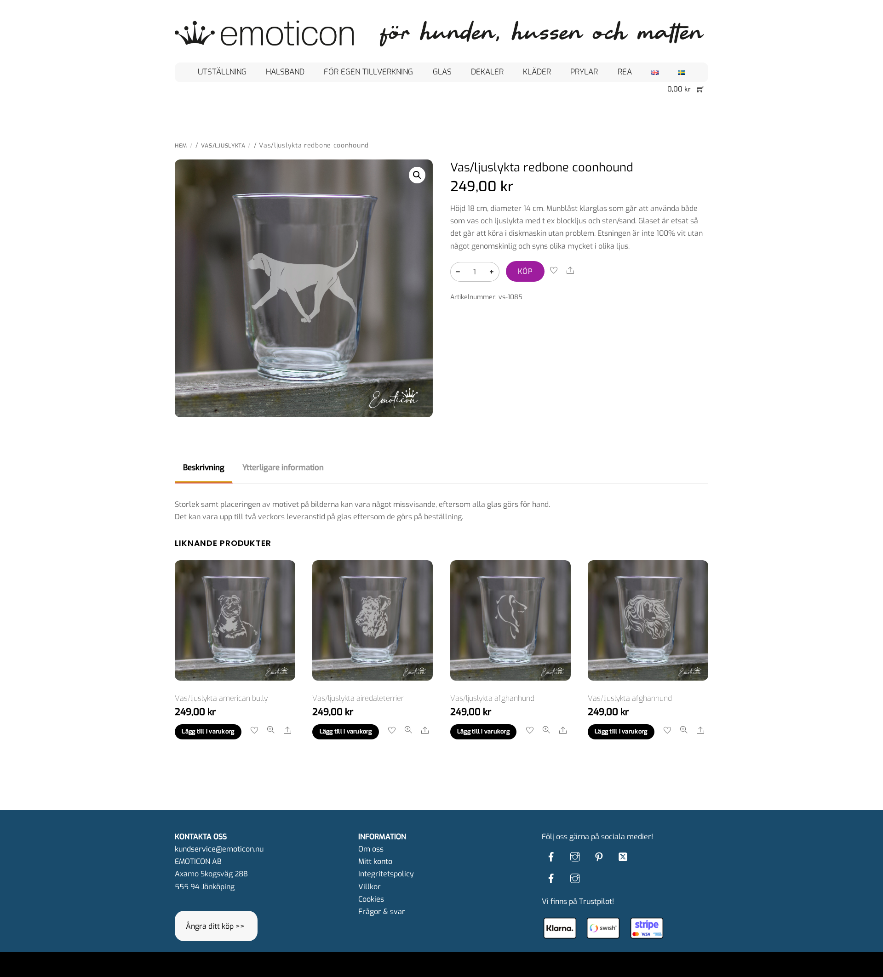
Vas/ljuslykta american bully (221, 698)
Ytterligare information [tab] (283, 467)
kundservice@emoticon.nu (219, 849)
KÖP (525, 271)
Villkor (369, 887)
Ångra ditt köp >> (215, 926)
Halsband (285, 72)
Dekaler (487, 72)
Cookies (371, 899)
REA (625, 72)
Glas (442, 72)
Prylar (584, 72)
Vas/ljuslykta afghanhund (492, 698)
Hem (181, 145)
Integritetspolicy (386, 874)
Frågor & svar (381, 911)
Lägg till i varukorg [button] (208, 731)
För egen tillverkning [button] (368, 72)
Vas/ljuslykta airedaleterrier (358, 698)
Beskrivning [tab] (203, 467)
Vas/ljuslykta (223, 145)
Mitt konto (375, 861)
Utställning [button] (222, 72)
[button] (417, 175)
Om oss (371, 849)
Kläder (537, 72)
